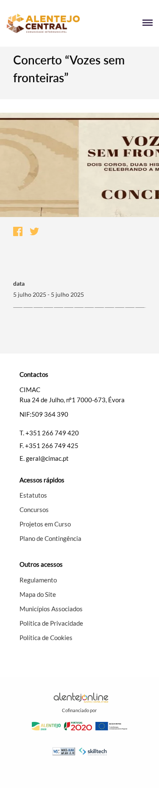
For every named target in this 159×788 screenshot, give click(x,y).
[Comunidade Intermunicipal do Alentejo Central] (43, 23)
